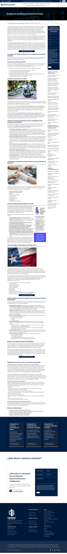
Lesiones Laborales (47, 514)
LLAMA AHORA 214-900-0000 (26, 51)
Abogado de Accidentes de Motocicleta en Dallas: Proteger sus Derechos (53, 79)
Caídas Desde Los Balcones (53, 171)
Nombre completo (40, 470)
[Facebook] (2, 1)
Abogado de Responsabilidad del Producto (52, 155)
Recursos (36, 5)
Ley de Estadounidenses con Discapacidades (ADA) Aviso (49, 534)
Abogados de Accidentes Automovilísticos (17, 23)
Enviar (50, 67)
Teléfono (48, 470)
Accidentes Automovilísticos (49, 512)
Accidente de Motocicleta (49, 522)
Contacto (45, 529)
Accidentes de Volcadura (53, 106)
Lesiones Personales (47, 511)
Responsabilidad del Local (49, 515)
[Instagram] (6, 1)
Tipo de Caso (49, 474)
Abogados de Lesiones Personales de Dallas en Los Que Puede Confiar (54, 126)
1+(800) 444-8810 (12, 531)
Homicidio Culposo (47, 517)
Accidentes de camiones (30, 5)
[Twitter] (52, 550)
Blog (45, 523)
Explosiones (46, 520)
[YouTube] (10, 1)
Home (9, 23)
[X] (4, 1)
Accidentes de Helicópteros (53, 148)
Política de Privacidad (48, 531)
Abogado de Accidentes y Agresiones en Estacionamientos (53, 178)
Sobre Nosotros (47, 525)
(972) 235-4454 (11, 534)
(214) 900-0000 (13, 533)
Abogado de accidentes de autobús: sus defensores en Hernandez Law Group (53, 84)
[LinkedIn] (8, 1)
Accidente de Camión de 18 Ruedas (50, 519)
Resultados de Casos (48, 526)
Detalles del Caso (40, 478)
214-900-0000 (18, 491)
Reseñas (40, 5)
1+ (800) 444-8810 (33, 524)
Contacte (44, 5)
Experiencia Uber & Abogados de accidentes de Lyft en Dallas (53, 116)
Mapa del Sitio (46, 536)
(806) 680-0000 (32, 515)
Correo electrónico (40, 474)
